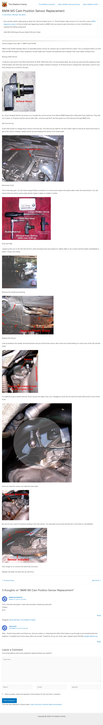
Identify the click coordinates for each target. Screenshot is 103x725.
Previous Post (8, 580)
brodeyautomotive (15, 597)
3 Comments (6, 15)
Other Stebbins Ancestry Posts (69, 4)
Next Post (96, 580)
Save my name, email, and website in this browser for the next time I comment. (33, 694)
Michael (15, 15)
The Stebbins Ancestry (47, 4)
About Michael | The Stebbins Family (22, 620)
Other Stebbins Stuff (90, 4)
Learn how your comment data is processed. (46, 704)
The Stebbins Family (17, 4)
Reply (99, 615)
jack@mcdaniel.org (91, 636)
